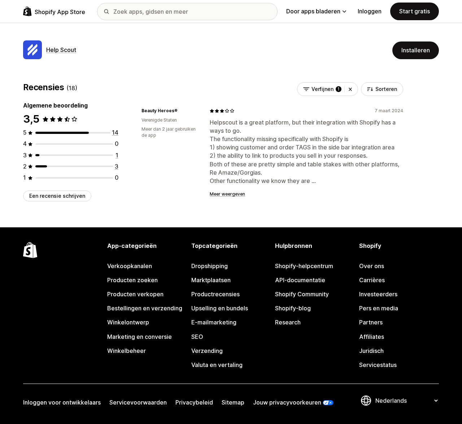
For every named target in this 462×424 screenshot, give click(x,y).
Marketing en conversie (139, 336)
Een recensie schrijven (57, 196)
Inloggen (370, 11)
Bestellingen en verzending (144, 308)
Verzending (207, 350)
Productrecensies (215, 294)
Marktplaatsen (211, 280)
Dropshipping (209, 266)
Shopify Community (302, 294)
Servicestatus (378, 364)
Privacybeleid (194, 402)
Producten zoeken (132, 280)
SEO (197, 336)
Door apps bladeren (313, 11)
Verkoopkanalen (129, 266)
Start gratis (414, 11)
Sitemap (233, 402)
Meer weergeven (227, 194)
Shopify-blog (293, 308)
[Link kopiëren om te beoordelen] (182, 111)
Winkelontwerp (128, 322)
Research (288, 322)
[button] (350, 89)
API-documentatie (300, 280)
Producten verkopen (135, 294)
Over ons (371, 266)
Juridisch (371, 350)
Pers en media (378, 308)
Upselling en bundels (219, 308)
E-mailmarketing (213, 322)
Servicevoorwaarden (138, 402)
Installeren (415, 50)
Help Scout (61, 49)
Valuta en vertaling (217, 364)
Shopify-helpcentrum (304, 266)
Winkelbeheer (126, 350)
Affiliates (371, 336)
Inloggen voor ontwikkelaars (62, 402)
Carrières (372, 280)
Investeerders (378, 294)
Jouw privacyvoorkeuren (287, 402)
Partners (371, 322)
